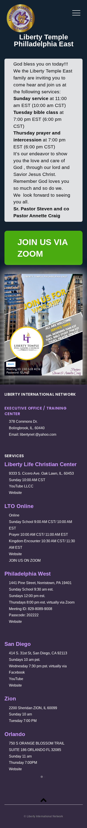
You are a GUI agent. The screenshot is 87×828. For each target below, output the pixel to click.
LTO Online (20, 506)
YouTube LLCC (22, 486)
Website (16, 493)
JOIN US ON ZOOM (25, 560)
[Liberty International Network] (21, 29)
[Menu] (76, 12)
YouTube (17, 679)
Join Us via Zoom (42, 247)
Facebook (18, 672)
